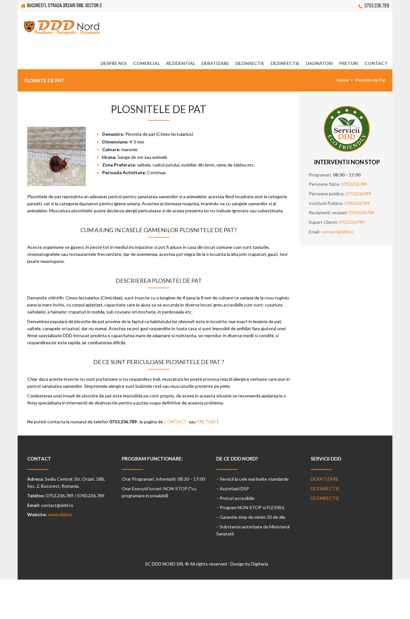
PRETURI (206, 421)
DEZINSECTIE (325, 488)
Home (343, 80)
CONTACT (175, 421)
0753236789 (354, 184)
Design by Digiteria (249, 563)
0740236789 (357, 203)
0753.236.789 (377, 5)
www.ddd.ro (60, 514)
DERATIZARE (325, 479)
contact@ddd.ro (337, 231)
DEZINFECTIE (325, 498)
